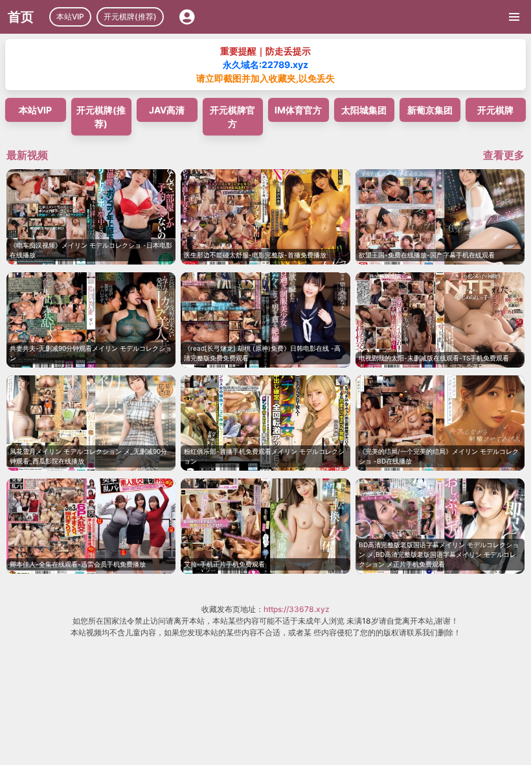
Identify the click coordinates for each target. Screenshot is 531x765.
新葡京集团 (430, 109)
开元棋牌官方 (232, 116)
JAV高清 (167, 109)
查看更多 (504, 154)
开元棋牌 (495, 109)
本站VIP (70, 16)
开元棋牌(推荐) (130, 16)
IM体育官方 (298, 109)
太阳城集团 (364, 109)
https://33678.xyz (297, 609)
